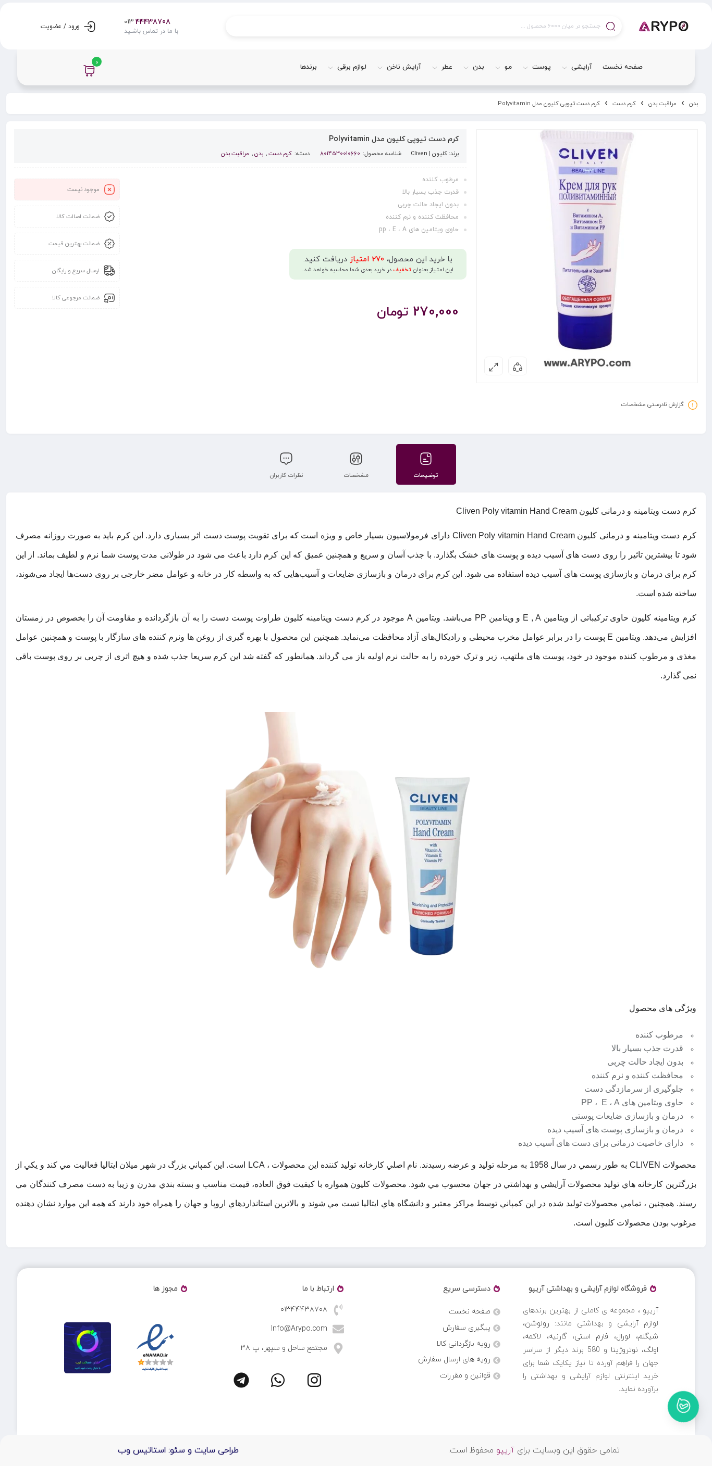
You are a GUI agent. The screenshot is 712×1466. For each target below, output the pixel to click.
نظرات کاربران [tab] (286, 475)
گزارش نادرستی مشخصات (652, 404)
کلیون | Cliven (429, 153)
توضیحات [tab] (425, 475)
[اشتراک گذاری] (517, 366)
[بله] (683, 1406)
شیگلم (648, 1337)
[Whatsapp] (277, 1380)
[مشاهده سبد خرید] (89, 71)
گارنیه (558, 1337)
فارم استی (591, 1337)
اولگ (651, 1350)
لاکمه (533, 1337)
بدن (693, 103)
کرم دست (624, 103)
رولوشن (537, 1324)
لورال (623, 1337)
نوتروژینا (624, 1350)
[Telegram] (241, 1380)
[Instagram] (314, 1380)
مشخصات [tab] (356, 475)
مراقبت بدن (662, 103)
